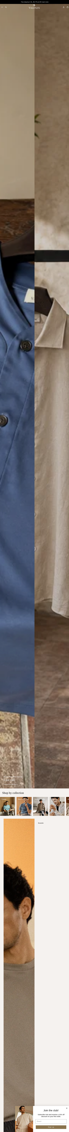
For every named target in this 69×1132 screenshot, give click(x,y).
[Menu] (2, 7)
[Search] (6, 7)
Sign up (51, 1127)
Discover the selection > (11, 784)
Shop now (11, 813)
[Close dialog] (66, 1108)
